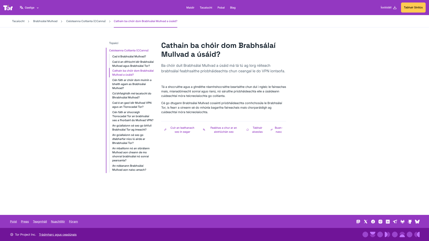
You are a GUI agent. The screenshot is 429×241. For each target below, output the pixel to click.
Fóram (73, 221)
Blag (233, 7)
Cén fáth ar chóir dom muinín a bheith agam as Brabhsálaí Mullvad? (131, 84)
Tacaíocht (206, 7)
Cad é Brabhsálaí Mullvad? (129, 56)
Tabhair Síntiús (413, 7)
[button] (180, 130)
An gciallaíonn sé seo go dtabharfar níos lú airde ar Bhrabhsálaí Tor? (128, 139)
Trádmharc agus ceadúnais (58, 234)
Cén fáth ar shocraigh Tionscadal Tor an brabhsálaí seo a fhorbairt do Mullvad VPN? (132, 116)
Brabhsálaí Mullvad (45, 21)
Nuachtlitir (58, 221)
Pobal (221, 7)
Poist (13, 221)
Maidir (190, 7)
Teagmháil (40, 221)
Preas (25, 221)
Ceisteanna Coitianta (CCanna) (86, 21)
